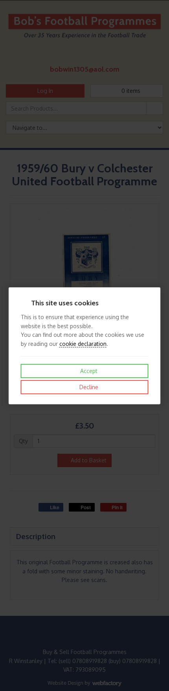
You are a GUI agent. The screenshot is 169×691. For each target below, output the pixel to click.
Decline (88, 387)
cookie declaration (83, 343)
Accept (88, 371)
